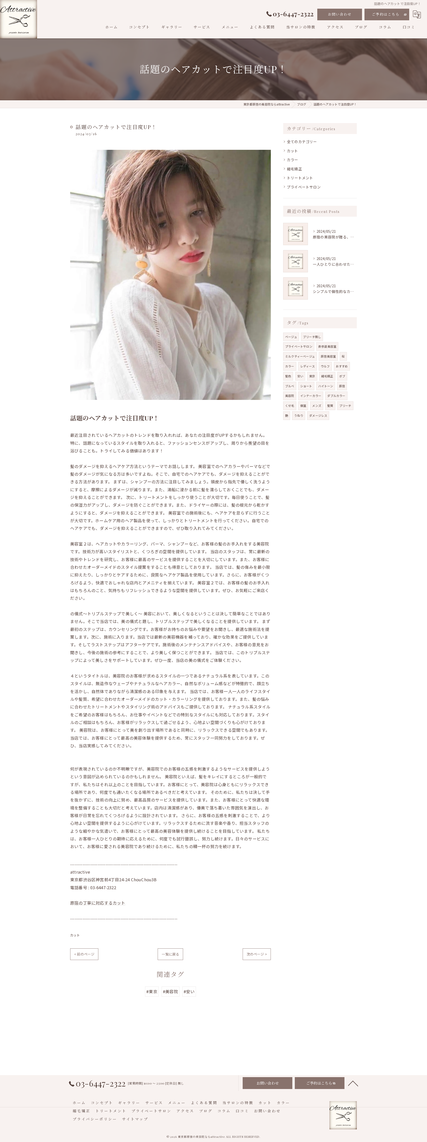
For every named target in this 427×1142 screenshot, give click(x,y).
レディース (307, 366)
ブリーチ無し (312, 337)
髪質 (330, 405)
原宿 (342, 386)
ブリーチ (345, 405)
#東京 (151, 991)
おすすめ (342, 366)
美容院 (289, 395)
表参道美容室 (327, 346)
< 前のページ (84, 954)
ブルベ (289, 386)
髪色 (288, 376)
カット (75, 935)
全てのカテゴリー (302, 141)
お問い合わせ (340, 14)
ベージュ (291, 337)
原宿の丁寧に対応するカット (98, 903)
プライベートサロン (304, 186)
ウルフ (325, 366)
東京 (312, 376)
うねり (298, 415)
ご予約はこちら (386, 14)
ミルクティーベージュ (300, 356)
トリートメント (300, 177)
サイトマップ (135, 1118)
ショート (306, 386)
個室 (303, 405)
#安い (189, 991)
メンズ (316, 405)
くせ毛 (289, 405)
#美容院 (170, 991)
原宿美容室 (328, 356)
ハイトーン (325, 386)
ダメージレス (318, 415)
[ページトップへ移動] (353, 1083)
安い (300, 376)
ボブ (342, 376)
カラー (292, 159)
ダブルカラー (336, 395)
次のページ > (257, 954)
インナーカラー (310, 395)
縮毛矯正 (294, 168)
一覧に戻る (170, 954)
